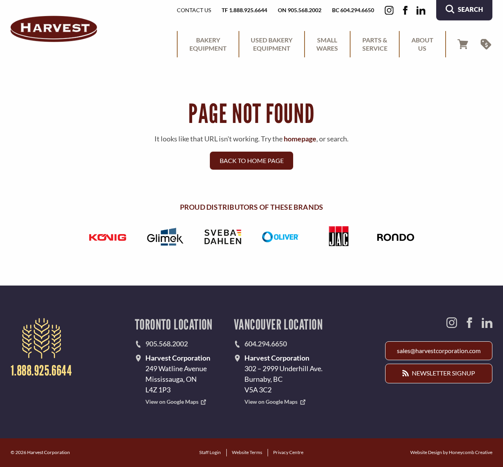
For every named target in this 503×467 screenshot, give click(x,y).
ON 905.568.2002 (299, 10)
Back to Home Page (252, 160)
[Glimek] (165, 237)
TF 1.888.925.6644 (244, 10)
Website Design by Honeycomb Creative (451, 452)
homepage (300, 138)
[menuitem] (208, 44)
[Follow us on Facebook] (405, 10)
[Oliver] (280, 237)
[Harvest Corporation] (54, 29)
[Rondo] (395, 237)
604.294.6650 (265, 343)
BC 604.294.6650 (353, 10)
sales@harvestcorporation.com (439, 350)
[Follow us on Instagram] (389, 10)
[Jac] (338, 237)
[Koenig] (107, 237)
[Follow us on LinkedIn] (421, 10)
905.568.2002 (166, 343)
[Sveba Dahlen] (222, 237)
